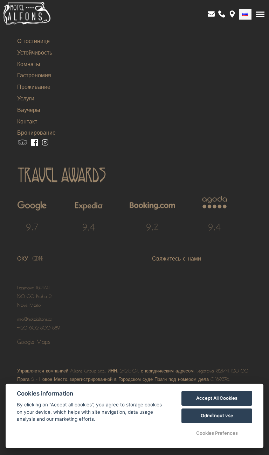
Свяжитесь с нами (176, 258)
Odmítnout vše (217, 415)
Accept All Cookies (216, 398)
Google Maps (33, 342)
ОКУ (24, 258)
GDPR (37, 258)
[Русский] (245, 14)
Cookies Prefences (217, 433)
